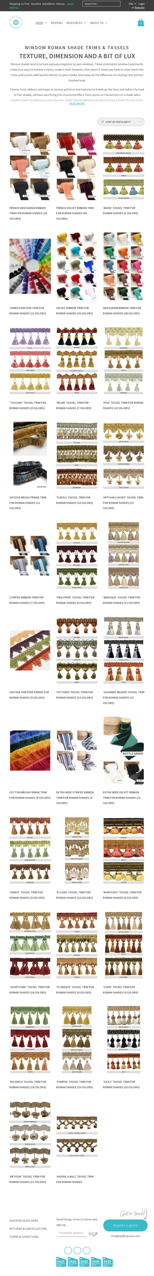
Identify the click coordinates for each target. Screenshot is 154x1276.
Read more (77, 103)
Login (142, 3)
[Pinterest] (77, 1250)
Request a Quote (125, 1225)
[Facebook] (68, 1250)
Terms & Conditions (24, 1237)
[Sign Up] (93, 1234)
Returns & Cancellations (28, 1229)
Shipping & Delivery (23, 1220)
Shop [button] (39, 23)
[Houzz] (86, 1250)
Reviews (57, 23)
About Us (96, 23)
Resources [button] (74, 23)
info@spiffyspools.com (125, 1236)
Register (140, 7)
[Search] (123, 3)
